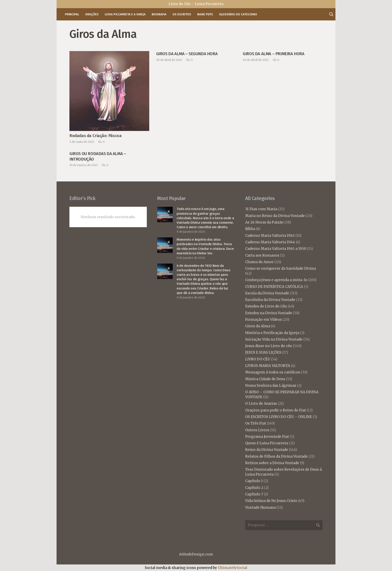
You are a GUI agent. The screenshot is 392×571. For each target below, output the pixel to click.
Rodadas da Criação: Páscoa (95, 135)
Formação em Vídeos (263, 319)
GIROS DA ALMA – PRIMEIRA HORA (273, 53)
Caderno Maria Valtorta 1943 (270, 235)
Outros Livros (257, 430)
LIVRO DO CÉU (257, 359)
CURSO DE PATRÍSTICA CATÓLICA (274, 286)
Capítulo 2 (254, 487)
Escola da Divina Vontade (267, 293)
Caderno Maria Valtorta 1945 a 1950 (275, 248)
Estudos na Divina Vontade (268, 313)
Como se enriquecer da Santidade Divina (280, 268)
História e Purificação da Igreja (272, 333)
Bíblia (250, 229)
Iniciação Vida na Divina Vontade (274, 339)
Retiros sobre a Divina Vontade (272, 463)
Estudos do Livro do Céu (266, 306)
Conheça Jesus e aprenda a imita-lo (276, 280)
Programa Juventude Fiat (267, 436)
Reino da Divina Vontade (266, 449)
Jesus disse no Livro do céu (268, 346)
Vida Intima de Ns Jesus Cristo (271, 500)
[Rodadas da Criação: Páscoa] (109, 54)
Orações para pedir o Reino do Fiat (275, 410)
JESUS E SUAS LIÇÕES (263, 352)
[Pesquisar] (331, 14)
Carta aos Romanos (262, 255)
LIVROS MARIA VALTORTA (267, 365)
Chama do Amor (259, 262)
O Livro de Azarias (261, 403)
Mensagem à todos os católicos (272, 372)
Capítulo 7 (254, 494)
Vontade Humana (260, 507)
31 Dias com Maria (261, 209)
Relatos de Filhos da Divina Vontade (276, 456)
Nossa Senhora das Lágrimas (270, 385)
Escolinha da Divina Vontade (270, 299)
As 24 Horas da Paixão (264, 222)
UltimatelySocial (232, 567)
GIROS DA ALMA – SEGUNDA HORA (187, 53)
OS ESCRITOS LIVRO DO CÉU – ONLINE (278, 417)
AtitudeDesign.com (196, 554)
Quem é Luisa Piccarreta (266, 443)
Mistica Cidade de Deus (265, 379)
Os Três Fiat (255, 423)
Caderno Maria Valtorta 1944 (270, 242)
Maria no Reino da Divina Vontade (275, 215)
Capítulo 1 (254, 481)
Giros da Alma (257, 326)
